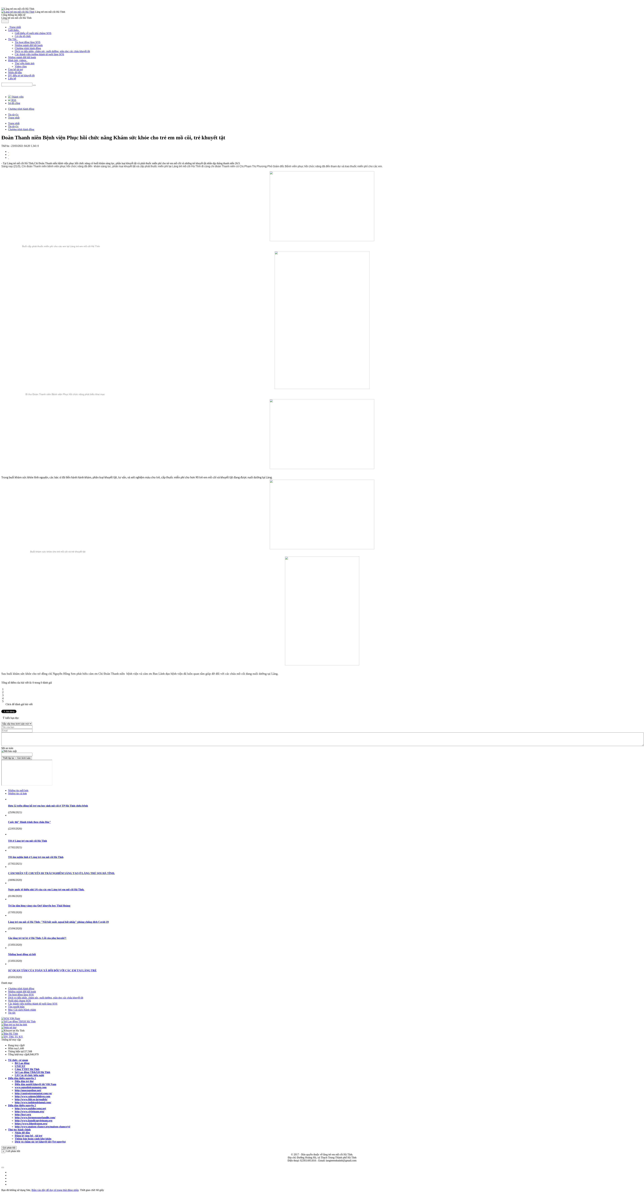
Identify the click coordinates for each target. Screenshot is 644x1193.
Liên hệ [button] (12, 78)
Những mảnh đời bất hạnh (29, 45)
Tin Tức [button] (12, 39)
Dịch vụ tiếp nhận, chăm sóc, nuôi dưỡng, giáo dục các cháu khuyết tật (52, 51)
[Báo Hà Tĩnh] (9, 1033)
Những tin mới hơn (18, 790)
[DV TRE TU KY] (12, 1036)
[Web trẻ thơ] (8, 1027)
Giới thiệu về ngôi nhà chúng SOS (33, 33)
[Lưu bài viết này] (8, 157)
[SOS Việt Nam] (10, 1018)
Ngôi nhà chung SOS (19, 1000)
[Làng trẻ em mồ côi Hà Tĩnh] (17, 11)
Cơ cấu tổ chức (23, 36)
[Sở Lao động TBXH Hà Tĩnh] (18, 1021)
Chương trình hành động (28, 48)
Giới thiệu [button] (13, 30)
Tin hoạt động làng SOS (27, 42)
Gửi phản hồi (9, 1147)
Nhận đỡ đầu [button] (15, 72)
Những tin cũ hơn (17, 793)
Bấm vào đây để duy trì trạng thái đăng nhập (55, 1190)
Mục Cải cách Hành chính (22, 1009)
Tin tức (12, 1012)
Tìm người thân (16, 1006)
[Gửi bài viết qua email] (8, 151)
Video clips (21, 66)
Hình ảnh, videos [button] (17, 60)
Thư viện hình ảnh (24, 63)
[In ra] (8, 154)
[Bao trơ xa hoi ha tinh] (14, 1024)
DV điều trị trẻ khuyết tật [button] (21, 75)
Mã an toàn (7, 748)
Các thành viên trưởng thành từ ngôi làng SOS (39, 54)
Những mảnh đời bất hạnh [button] (22, 57)
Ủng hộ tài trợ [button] (15, 69)
